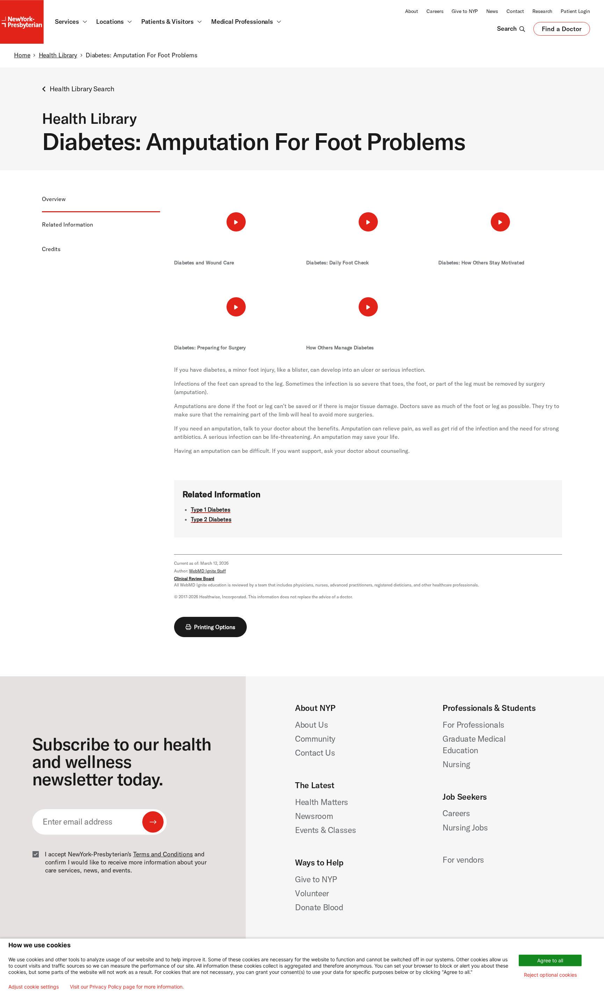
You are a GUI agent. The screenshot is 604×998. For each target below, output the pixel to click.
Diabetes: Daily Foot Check (337, 262)
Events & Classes (325, 830)
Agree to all (550, 960)
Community (315, 739)
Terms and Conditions (163, 854)
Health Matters (321, 802)
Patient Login (575, 11)
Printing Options (214, 626)
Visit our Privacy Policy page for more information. (127, 987)
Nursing (456, 764)
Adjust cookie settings (33, 987)
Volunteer (312, 893)
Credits (51, 248)
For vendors (463, 860)
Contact (515, 11)
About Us (311, 725)
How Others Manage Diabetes (340, 347)
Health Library (58, 55)
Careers (434, 11)
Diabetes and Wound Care (204, 262)
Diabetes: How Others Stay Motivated (481, 262)
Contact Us (315, 753)
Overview (54, 198)
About (411, 11)
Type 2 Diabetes (211, 519)
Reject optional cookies (550, 975)
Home (22, 55)
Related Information (67, 224)
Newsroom (314, 816)
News (492, 11)
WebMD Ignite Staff (207, 570)
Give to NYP (465, 11)
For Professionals (473, 725)
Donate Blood (319, 907)
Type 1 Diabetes (210, 509)
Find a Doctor (562, 30)
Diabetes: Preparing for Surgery (210, 347)
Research (542, 11)
